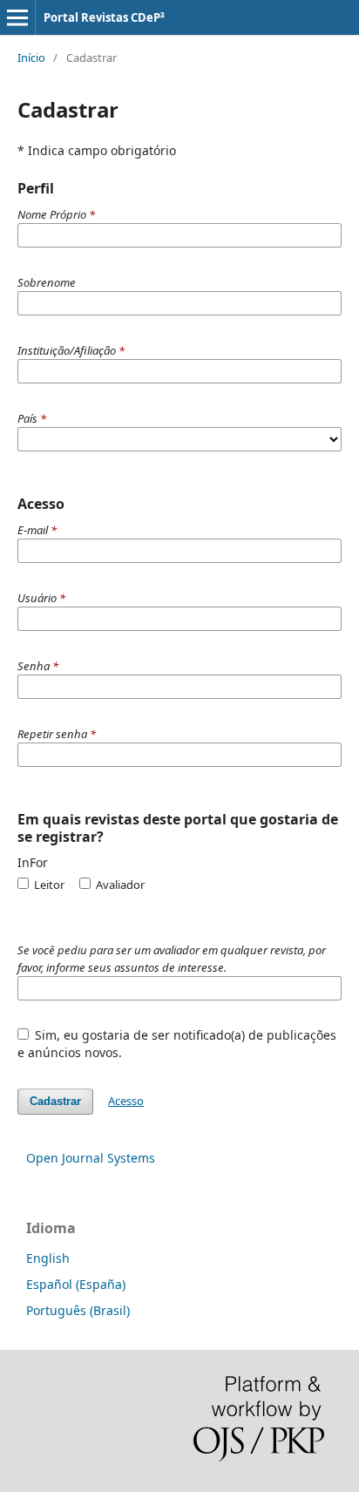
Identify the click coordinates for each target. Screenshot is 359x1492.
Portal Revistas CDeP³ (104, 17)
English (48, 1258)
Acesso (126, 1101)
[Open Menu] (17, 17)
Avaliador (119, 884)
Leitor (47, 884)
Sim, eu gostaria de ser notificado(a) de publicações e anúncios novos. (177, 1044)
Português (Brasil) (78, 1310)
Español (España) (75, 1284)
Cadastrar (55, 1101)
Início (31, 57)
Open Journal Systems (90, 1158)
